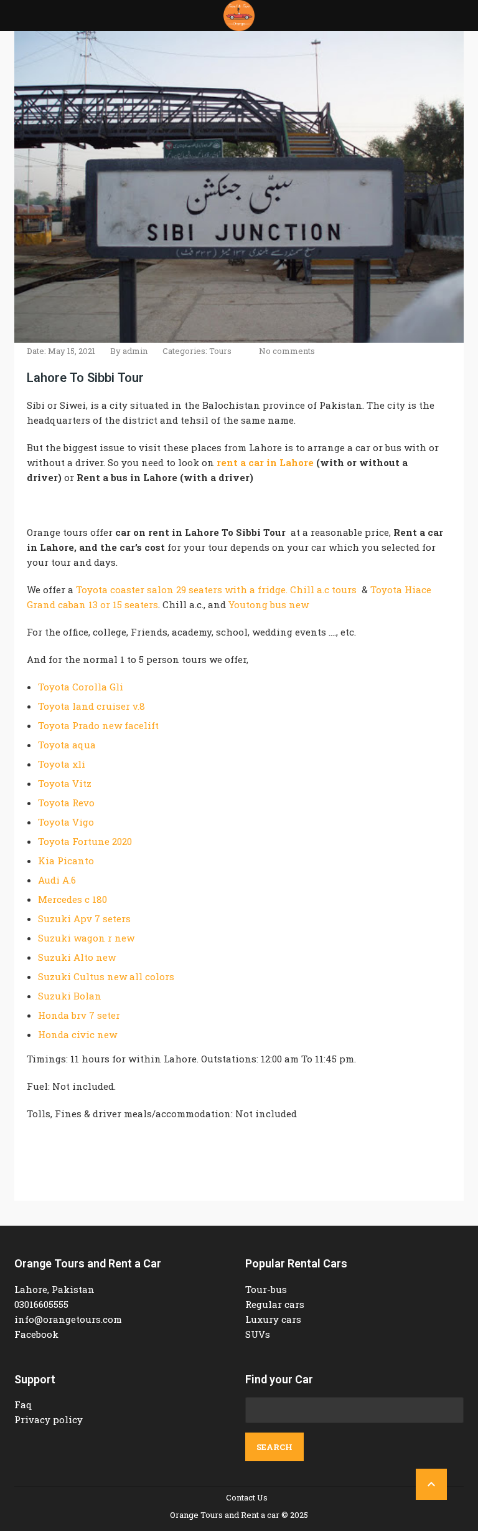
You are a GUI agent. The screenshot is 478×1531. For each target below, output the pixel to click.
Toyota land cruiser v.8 (91, 706)
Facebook (36, 1334)
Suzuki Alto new (77, 957)
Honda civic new (77, 1034)
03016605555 (41, 1304)
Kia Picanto (66, 860)
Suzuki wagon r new (86, 938)
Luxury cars (273, 1319)
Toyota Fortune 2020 (85, 841)
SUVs (257, 1334)
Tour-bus (266, 1289)
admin (135, 350)
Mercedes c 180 (72, 899)
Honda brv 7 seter (79, 1015)
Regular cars (274, 1304)
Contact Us (247, 1497)
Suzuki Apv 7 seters (84, 918)
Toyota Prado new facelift (98, 725)
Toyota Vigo (66, 822)
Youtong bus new (268, 604)
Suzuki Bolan (69, 996)
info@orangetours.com (68, 1319)
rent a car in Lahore (265, 462)
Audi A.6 (57, 880)
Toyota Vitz (64, 783)
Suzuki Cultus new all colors (106, 976)
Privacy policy (48, 1419)
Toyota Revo (66, 802)
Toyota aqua (67, 744)
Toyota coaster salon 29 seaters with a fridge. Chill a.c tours (216, 589)
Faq (23, 1404)
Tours (220, 350)
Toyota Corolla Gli (80, 686)
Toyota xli (61, 764)
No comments (287, 350)
